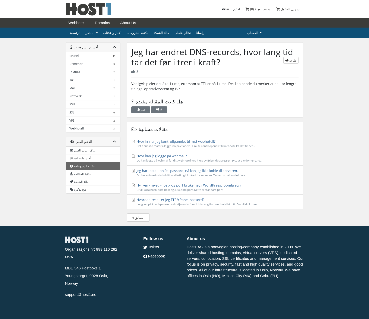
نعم (142, 110)
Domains (102, 23)
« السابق (138, 217)
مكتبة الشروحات (137, 33)
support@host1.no (80, 295)
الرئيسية (75, 33)
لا (160, 110)
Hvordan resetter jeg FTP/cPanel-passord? (197, 201)
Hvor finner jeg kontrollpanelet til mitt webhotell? (195, 143)
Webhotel (76, 23)
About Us (128, 23)
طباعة (292, 60)
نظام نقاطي (182, 33)
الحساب (253, 33)
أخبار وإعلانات (112, 33)
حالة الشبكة (161, 33)
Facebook (156, 256)
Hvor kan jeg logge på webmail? (199, 158)
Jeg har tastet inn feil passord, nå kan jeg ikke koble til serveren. (191, 172)
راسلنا (200, 33)
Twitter (153, 247)
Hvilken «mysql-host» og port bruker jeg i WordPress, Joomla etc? (188, 187)
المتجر (90, 33)
